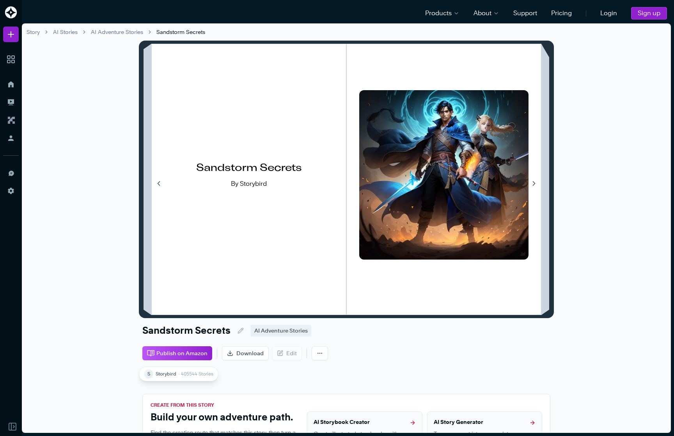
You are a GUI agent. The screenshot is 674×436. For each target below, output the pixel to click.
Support (525, 13)
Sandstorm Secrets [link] (180, 31)
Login (608, 13)
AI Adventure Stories (117, 31)
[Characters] (11, 120)
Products (438, 13)
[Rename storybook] (240, 330)
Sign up (649, 13)
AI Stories (65, 31)
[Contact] (11, 173)
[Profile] (11, 138)
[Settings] (11, 191)
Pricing (561, 13)
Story (33, 31)
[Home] (11, 84)
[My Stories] (11, 102)
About (482, 13)
